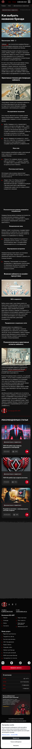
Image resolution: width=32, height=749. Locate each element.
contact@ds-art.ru (14, 548)
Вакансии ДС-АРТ (23, 626)
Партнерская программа (21, 624)
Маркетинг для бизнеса (9, 634)
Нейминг (4, 44)
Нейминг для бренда (9, 650)
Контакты (6, 626)
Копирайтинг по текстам (10, 658)
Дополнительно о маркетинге (21, 5)
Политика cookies (6, 734)
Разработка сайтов (8, 636)
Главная (4, 5)
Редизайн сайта (7, 647)
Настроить (16, 745)
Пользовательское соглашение (16, 718)
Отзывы (14, 1)
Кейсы (5, 623)
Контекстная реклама (9, 639)
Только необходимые (16, 741)
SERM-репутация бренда (10, 655)
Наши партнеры (22, 617)
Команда (5, 620)
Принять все (16, 738)
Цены (9, 1)
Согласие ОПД (14, 734)
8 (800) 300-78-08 (22, 1)
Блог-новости (21, 620)
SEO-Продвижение (8, 642)
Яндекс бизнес (7, 644)
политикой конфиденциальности (14, 582)
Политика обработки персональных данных (16, 720)
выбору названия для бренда (16, 369)
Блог (9, 5)
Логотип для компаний (9, 652)
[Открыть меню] (29, 1)
